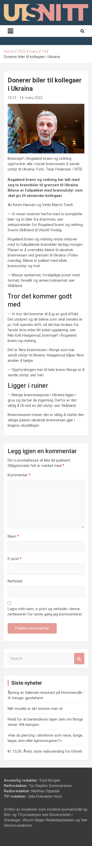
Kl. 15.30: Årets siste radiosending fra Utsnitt (45, 751)
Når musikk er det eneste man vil (35, 708)
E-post (15, 558)
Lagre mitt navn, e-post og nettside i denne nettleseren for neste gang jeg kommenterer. (45, 611)
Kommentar (19, 475)
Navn (13, 536)
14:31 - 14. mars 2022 (25, 98)
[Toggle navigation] (10, 31)
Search (79, 658)
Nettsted (15, 581)
